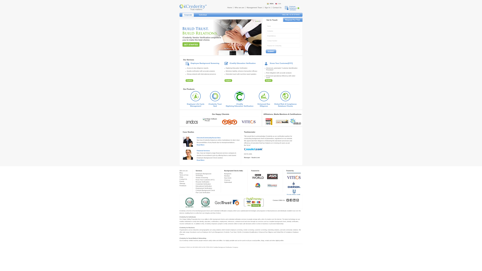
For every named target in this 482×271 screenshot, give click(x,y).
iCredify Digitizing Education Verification (239, 105)
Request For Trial (292, 20)
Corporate (188, 15)
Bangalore (227, 174)
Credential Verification (203, 184)
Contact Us (277, 8)
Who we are (239, 8)
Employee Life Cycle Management (195, 105)
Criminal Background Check (205, 190)
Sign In (267, 8)
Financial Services (203, 151)
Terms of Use (183, 175)
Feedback (182, 186)
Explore (189, 80)
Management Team (254, 8)
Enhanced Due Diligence (264, 105)
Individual (203, 15)
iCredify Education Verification (243, 63)
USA (279, 3)
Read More (200, 145)
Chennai (227, 180)
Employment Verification (204, 188)
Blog (181, 173)
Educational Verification (204, 186)
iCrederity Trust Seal (215, 105)
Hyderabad (228, 182)
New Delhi (227, 178)
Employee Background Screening (205, 63)
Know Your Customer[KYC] (281, 63)
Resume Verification (202, 182)
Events (181, 181)
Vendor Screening (202, 178)
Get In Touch (272, 20)
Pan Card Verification (203, 192)
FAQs (181, 177)
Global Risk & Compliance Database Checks (285, 105)
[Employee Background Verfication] (292, 8)
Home (229, 8)
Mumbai (227, 176)
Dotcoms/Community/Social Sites (209, 138)
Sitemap (182, 183)
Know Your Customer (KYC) (205, 180)
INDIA (272, 3)
